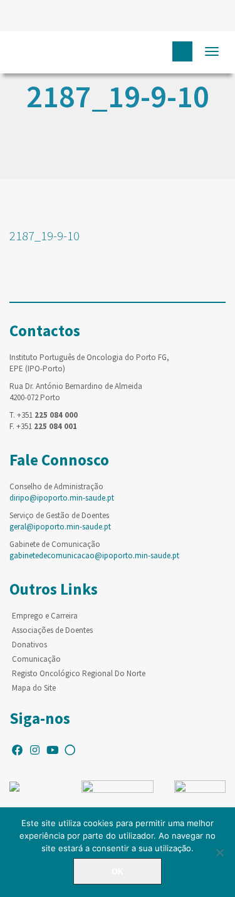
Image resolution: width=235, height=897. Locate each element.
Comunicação (36, 659)
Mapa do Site (34, 687)
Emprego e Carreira (45, 615)
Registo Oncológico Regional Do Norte (78, 673)
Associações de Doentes (52, 630)
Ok (117, 871)
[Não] (219, 852)
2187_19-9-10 (44, 235)
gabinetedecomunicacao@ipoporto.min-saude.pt (94, 555)
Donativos (29, 644)
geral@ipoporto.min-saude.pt (60, 526)
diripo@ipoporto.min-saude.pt (61, 497)
